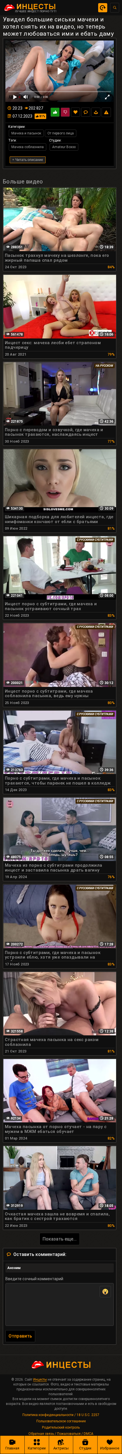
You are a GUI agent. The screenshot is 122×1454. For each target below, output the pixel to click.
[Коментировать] (85, 112)
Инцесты (40, 1380)
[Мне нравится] (55, 112)
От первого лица (60, 133)
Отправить (20, 1336)
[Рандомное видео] (102, 7)
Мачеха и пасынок (26, 133)
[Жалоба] (106, 112)
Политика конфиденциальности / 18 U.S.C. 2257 (60, 1415)
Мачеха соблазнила (27, 147)
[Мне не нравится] (65, 112)
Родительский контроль (61, 1427)
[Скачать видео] (95, 112)
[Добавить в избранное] (75, 112)
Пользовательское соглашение (61, 1421)
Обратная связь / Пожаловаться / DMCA (60, 1434)
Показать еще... (60, 1239)
